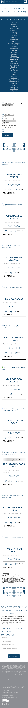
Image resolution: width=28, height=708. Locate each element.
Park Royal (14, 67)
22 (18, 148)
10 (7, 146)
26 (9, 151)
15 (20, 146)
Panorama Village (14, 65)
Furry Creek (14, 52)
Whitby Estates (14, 89)
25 (7, 151)
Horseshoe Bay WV (14, 57)
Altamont (14, 23)
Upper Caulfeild (14, 80)
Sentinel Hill (14, 78)
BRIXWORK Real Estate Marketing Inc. (10, 680)
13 (15, 146)
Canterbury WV (14, 30)
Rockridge (14, 74)
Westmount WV (14, 87)
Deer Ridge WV (14, 45)
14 (18, 146)
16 (23, 146)
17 (4, 148)
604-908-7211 (8, 634)
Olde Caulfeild (14, 63)
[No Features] (9, 121)
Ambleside (14, 24)
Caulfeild (14, 32)
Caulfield (14, 34)
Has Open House (8, 127)
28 (15, 151)
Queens (14, 72)
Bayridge (14, 26)
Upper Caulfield (14, 81)
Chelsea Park (14, 39)
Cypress (14, 41)
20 (12, 148)
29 (18, 151)
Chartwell (14, 37)
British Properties (14, 28)
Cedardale (14, 35)
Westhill (14, 85)
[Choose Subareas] (7, 105)
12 (12, 146)
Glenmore (14, 56)
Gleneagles (14, 54)
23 (20, 148)
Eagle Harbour (14, 48)
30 (20, 151)
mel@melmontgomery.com (10, 692)
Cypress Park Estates (14, 43)
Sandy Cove (14, 76)
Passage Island (14, 69)
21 (15, 148)
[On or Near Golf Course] (9, 125)
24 (23, 148)
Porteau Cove (14, 70)
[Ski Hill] (9, 124)
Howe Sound (14, 59)
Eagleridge (14, 50)
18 (7, 148)
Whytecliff (14, 91)
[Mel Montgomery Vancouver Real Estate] (9, 3)
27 (12, 151)
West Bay (14, 83)
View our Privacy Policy (6, 678)
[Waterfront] (9, 122)
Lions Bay (14, 61)
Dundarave (14, 46)
